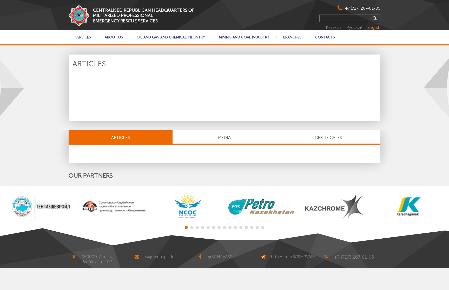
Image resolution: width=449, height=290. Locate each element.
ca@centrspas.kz (160, 256)
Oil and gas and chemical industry (171, 37)
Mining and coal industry (244, 37)
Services (83, 37)
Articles (120, 137)
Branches (292, 37)
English (373, 27)
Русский (355, 27)
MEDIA (224, 137)
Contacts (325, 37)
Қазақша (334, 27)
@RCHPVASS (220, 256)
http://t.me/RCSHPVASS (293, 256)
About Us (114, 37)
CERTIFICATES (328, 137)
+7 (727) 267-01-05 (362, 8)
